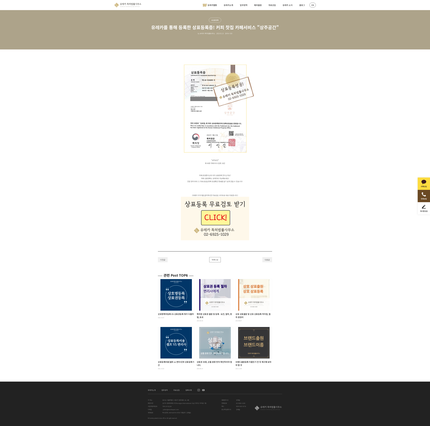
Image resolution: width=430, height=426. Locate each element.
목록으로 (215, 259)
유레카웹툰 (212, 5)
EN (312, 5)
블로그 (302, 5)
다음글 (267, 259)
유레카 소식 (288, 5)
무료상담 (272, 5)
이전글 (162, 259)
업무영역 (243, 5)
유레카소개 (228, 5)
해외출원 (258, 5)
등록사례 (189, 390)
